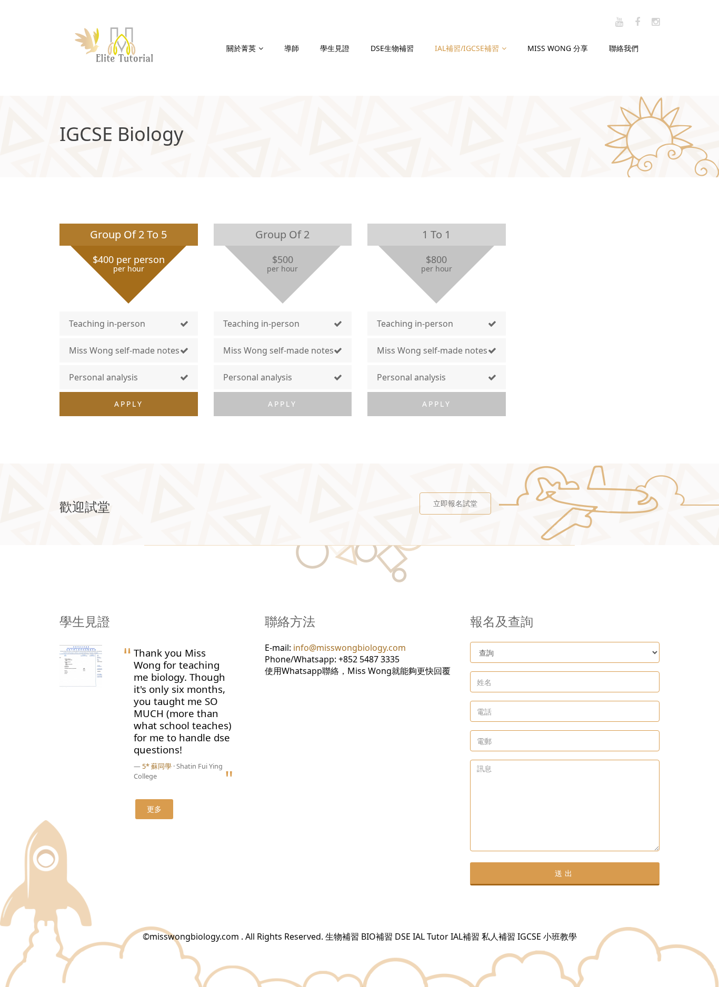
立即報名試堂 (455, 503)
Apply (128, 404)
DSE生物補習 (392, 48)
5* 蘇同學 (157, 766)
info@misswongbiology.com (349, 647)
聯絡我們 (623, 48)
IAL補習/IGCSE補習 (467, 48)
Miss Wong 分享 (557, 48)
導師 (291, 48)
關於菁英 (241, 48)
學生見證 (334, 48)
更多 (154, 809)
